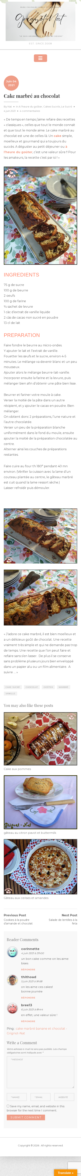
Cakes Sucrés (51, 106)
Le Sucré (66, 106)
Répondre (28, 969)
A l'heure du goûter (30, 106)
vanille (10, 693)
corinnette (30, 949)
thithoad (28, 977)
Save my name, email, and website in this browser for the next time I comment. (35, 1108)
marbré (63, 687)
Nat (10, 106)
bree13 (26, 1005)
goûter (48, 687)
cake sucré (13, 687)
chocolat (32, 687)
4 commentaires (30, 110)
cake (57, 136)
